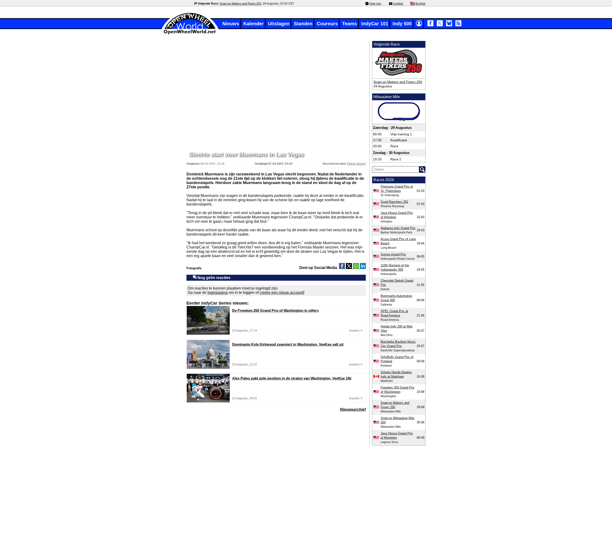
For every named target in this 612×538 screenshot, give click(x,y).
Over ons (375, 3)
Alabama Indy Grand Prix (398, 228)
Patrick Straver (356, 163)
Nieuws (230, 23)
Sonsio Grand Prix (393, 254)
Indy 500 (402, 23)
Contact (398, 3)
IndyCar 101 (374, 23)
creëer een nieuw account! (282, 292)
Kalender (253, 23)
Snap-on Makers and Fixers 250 (240, 3)
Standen (303, 23)
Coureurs (327, 23)
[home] (190, 34)
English (421, 3)
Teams (349, 23)
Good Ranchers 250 (394, 202)
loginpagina (218, 292)
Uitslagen (279, 23)
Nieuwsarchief (353, 409)
